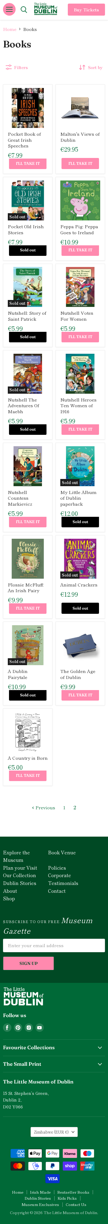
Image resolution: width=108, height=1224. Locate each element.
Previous (44, 807)
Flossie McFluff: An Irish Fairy (26, 587)
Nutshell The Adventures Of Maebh (23, 405)
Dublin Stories (19, 882)
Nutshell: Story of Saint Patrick (27, 316)
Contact (57, 890)
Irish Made (40, 1192)
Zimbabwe (51, 1132)
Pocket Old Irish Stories (26, 229)
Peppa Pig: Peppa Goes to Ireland (79, 229)
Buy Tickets (86, 10)
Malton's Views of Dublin (80, 137)
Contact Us (76, 1204)
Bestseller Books (73, 1192)
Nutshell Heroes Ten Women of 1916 (78, 405)
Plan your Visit (20, 867)
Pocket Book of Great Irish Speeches (24, 140)
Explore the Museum (16, 856)
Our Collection (19, 875)
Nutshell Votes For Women (76, 316)
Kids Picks (67, 1198)
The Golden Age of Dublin (77, 674)
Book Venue (62, 852)
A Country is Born (28, 758)
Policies (57, 867)
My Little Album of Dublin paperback (78, 498)
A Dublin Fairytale (18, 674)
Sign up (29, 963)
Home (9, 29)
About (10, 890)
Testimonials (63, 882)
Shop (9, 898)
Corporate (59, 875)
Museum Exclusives (40, 1204)
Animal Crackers (79, 584)
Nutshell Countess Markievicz (20, 498)
